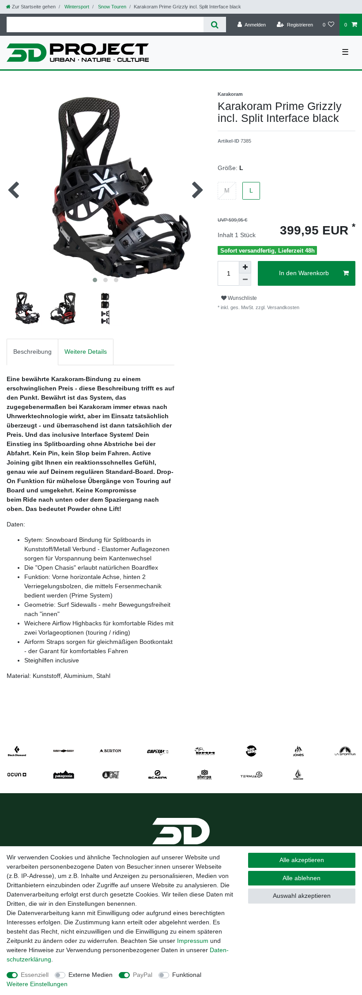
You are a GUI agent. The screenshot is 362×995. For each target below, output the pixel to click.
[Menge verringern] (245, 279)
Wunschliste (241, 298)
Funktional (186, 974)
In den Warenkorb (304, 272)
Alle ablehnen (302, 878)
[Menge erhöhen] (245, 267)
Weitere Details (85, 351)
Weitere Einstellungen (37, 983)
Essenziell (35, 974)
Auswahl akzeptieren (302, 895)
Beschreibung (32, 351)
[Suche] (215, 24)
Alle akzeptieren (301, 859)
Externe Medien (90, 974)
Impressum (192, 940)
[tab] (32, 352)
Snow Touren (111, 6)
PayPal (142, 974)
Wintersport (76, 6)
